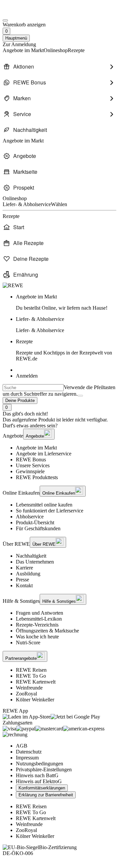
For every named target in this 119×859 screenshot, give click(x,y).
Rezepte (64, 350)
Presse (22, 579)
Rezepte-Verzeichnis (37, 625)
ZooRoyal (26, 693)
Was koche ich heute (37, 636)
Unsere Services (33, 465)
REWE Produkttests (37, 477)
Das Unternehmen (35, 562)
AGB (21, 746)
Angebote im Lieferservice (43, 453)
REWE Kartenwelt (36, 682)
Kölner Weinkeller (35, 699)
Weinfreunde (29, 687)
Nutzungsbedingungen (39, 763)
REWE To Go (31, 676)
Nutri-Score (28, 642)
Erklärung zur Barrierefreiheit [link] (46, 794)
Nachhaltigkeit (31, 556)
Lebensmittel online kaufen (44, 504)
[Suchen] (80, 396)
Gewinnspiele (30, 471)
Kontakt (24, 585)
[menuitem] (59, 67)
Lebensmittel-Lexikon (39, 619)
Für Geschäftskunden (38, 528)
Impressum (27, 757)
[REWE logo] (13, 285)
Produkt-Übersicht (35, 522)
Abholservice (30, 516)
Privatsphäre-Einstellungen (44, 769)
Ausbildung (28, 573)
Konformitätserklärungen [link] (42, 787)
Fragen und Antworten (39, 613)
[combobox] (33, 387)
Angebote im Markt (36, 447)
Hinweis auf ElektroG (39, 781)
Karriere (24, 567)
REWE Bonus (31, 459)
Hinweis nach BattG (37, 775)
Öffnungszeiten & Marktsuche (47, 630)
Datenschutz (29, 751)
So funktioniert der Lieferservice (49, 510)
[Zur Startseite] (25, 12)
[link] (66, 302)
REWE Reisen (31, 670)
